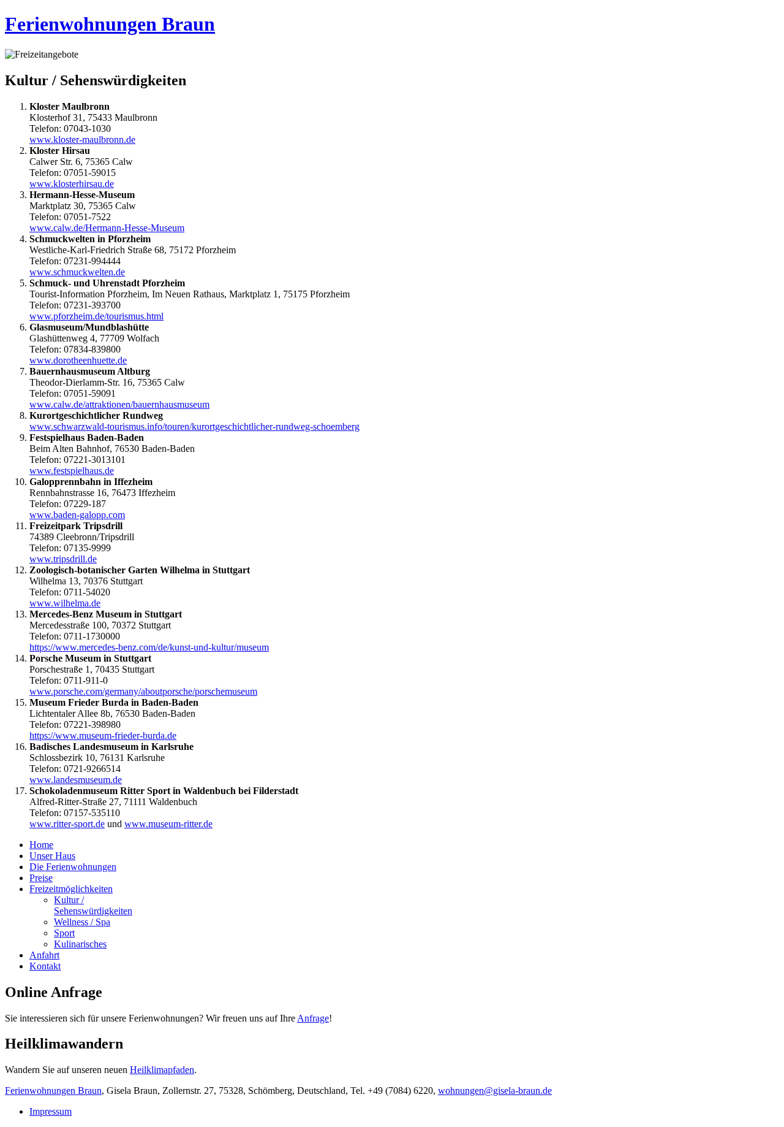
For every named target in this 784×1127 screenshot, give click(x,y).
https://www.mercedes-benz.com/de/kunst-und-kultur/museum (149, 647)
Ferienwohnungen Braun (110, 24)
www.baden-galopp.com (77, 515)
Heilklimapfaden (162, 1069)
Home (41, 844)
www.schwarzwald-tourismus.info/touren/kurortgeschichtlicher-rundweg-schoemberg (194, 426)
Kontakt (45, 966)
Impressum (50, 1111)
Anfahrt (44, 955)
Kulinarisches (80, 944)
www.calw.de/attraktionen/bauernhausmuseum (119, 404)
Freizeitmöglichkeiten (71, 889)
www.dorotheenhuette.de (78, 360)
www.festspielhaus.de (71, 470)
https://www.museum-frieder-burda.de (102, 735)
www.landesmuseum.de (75, 779)
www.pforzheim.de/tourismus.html (96, 316)
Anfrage (313, 1018)
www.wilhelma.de (64, 603)
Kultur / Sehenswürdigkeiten (93, 905)
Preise (41, 878)
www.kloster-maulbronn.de (82, 139)
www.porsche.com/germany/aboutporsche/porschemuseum (143, 691)
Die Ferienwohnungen (72, 866)
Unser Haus (52, 855)
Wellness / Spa (82, 922)
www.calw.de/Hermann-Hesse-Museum (106, 228)
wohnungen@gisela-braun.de (495, 1090)
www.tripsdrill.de (63, 559)
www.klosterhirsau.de (71, 183)
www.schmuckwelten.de (77, 272)
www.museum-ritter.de (168, 824)
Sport (64, 933)
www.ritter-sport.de (67, 824)
